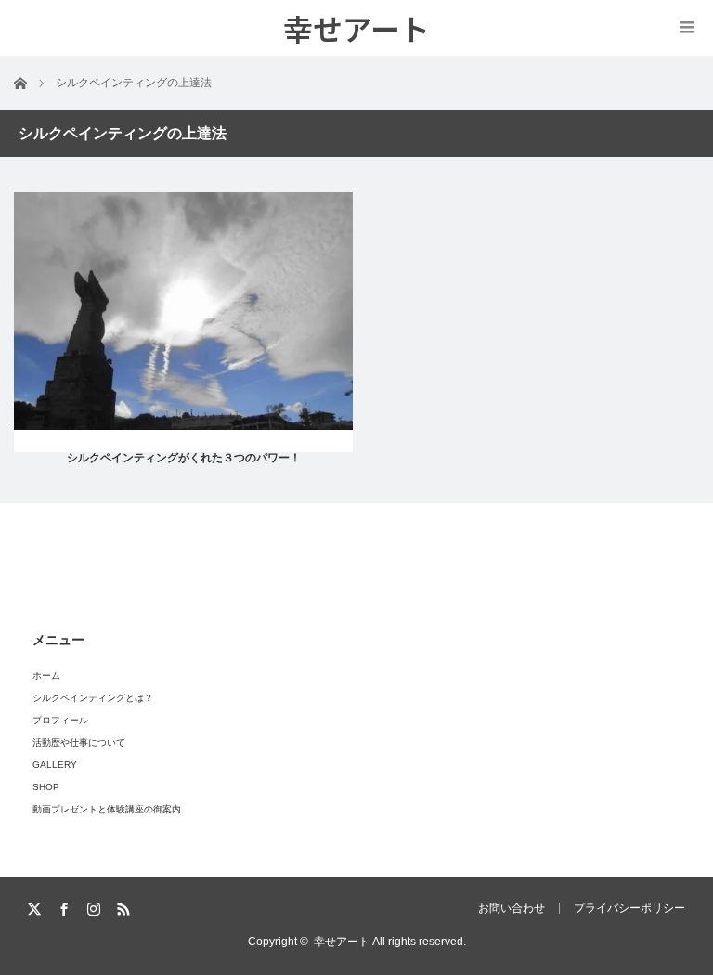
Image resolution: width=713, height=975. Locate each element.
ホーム (46, 675)
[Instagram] (95, 909)
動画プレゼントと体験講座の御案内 (106, 809)
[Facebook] (65, 909)
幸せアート (341, 941)
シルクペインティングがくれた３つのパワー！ (184, 457)
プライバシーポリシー (629, 908)
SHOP (45, 787)
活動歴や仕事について (78, 742)
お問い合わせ (511, 908)
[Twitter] (36, 909)
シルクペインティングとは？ (92, 698)
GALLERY (54, 765)
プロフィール (60, 720)
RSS (125, 909)
